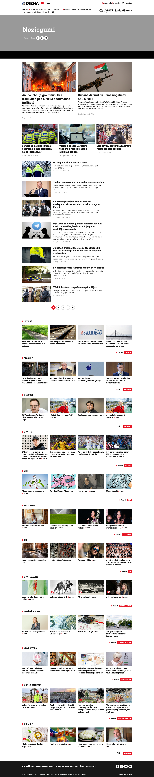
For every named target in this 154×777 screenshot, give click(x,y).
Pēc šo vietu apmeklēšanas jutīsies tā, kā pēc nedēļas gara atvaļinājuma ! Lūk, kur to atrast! (118, 708)
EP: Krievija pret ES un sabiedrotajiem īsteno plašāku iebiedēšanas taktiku (35, 380)
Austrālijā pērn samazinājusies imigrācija (89, 379)
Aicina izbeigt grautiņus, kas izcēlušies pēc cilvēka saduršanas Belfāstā (46, 98)
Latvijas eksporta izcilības (32, 12)
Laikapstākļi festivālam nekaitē (88, 526)
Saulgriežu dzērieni (61, 744)
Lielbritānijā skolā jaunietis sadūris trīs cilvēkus (78, 267)
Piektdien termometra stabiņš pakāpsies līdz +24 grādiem (33, 343)
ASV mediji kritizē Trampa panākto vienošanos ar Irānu (62, 379)
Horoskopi (42, 766)
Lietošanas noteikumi (46, 774)
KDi (25, 540)
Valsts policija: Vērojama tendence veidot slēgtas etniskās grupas (73, 148)
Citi (26, 471)
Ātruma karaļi (87, 597)
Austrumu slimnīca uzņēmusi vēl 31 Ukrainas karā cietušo (91, 342)
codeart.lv (84, 774)
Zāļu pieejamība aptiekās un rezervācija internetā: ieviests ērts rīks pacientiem (90, 670)
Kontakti (91, 766)
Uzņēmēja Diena (32, 611)
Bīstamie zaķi (115, 491)
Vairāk (120, 353)
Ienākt (129, 3)
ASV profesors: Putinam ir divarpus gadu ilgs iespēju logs (33, 417)
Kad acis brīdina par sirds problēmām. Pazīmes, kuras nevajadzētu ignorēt (118, 670)
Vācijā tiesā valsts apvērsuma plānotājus (75, 287)
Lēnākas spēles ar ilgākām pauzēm (61, 526)
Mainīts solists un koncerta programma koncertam (118, 562)
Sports (28, 432)
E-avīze (53, 766)
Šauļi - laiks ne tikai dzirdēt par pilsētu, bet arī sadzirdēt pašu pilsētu (62, 707)
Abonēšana (28, 766)
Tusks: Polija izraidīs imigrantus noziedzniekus (78, 182)
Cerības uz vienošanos (91, 415)
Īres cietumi (86, 491)
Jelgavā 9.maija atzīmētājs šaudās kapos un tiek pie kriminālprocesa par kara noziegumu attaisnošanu (77, 251)
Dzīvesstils (30, 648)
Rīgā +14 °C (108, 10)
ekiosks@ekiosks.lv (125, 774)
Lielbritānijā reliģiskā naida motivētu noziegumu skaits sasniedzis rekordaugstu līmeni (76, 204)
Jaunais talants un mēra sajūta (33, 598)
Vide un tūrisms (32, 685)
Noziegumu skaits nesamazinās (70, 162)
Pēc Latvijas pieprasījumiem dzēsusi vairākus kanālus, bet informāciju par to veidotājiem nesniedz (77, 226)
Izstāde (60, 560)
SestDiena (29, 505)
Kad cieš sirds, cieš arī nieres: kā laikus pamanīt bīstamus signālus (33, 670)
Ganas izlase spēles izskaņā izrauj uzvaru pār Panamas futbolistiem (62, 454)
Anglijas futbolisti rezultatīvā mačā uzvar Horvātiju (91, 453)
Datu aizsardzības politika (63, 774)
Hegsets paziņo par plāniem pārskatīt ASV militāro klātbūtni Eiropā (118, 380)
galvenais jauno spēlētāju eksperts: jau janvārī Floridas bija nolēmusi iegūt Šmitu (35, 455)
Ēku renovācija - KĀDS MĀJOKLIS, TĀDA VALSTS (46, 9)
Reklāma (80, 766)
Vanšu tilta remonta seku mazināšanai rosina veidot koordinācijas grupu (117, 343)
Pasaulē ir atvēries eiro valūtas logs (60, 632)
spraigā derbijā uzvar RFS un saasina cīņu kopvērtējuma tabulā (117, 454)
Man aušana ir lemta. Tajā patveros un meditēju (62, 669)
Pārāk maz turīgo (88, 631)
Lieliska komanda (116, 597)
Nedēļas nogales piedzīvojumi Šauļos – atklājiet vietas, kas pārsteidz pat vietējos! (91, 708)
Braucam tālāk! (87, 560)
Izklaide (28, 724)
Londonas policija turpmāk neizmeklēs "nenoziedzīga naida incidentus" (37, 148)
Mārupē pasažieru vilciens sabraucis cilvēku (61, 342)
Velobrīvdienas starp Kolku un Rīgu (34, 706)
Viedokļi (28, 395)
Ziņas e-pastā (66, 766)
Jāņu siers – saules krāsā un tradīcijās (90, 745)
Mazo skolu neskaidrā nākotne (115, 416)
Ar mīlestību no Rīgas (62, 491)
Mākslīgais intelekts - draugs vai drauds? (77, 9)
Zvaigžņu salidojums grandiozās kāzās (117, 526)
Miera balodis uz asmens (33, 492)
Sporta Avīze (31, 577)
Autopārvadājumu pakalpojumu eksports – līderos (116, 633)
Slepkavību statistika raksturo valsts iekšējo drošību (113, 147)
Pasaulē (28, 358)
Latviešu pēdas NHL (61, 597)
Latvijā (28, 321)
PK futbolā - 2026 (48, 12)
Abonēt (116, 3)
